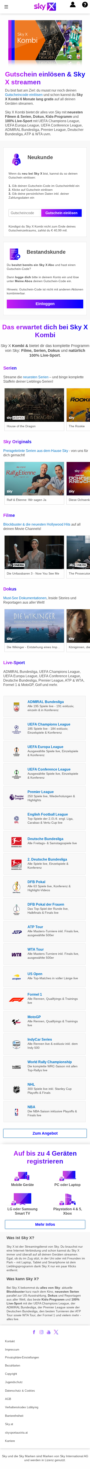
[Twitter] (56, 1332)
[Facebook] (34, 1332)
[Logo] (45, 7)
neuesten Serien (36, 377)
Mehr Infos (45, 1224)
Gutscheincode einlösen (24, 95)
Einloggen (45, 304)
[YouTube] (48, 1332)
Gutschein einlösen (61, 213)
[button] (73, 4)
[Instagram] (41, 1332)
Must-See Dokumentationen (25, 598)
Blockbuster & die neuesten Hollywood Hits (36, 524)
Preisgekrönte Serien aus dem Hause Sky (35, 451)
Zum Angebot (45, 1133)
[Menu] (6, 7)
